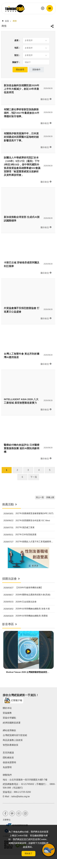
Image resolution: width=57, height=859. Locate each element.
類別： (17, 55)
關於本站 (7, 708)
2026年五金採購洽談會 (20, 601)
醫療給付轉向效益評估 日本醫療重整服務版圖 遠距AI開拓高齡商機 (21, 448)
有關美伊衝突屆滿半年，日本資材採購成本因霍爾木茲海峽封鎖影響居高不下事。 (21, 137)
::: (2, 501)
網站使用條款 (9, 730)
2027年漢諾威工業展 (18, 527)
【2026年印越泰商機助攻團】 (23, 587)
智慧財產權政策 (10, 745)
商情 (15, 21)
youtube (18, 813)
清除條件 (36, 69)
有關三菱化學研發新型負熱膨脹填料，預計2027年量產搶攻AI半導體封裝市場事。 (21, 113)
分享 (52, 25)
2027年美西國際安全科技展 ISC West (26, 520)
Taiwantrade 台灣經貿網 (28, 8)
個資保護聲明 (9, 762)
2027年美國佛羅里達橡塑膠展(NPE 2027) (28, 513)
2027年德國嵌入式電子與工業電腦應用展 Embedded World (29, 541)
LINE (12, 813)
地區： (17, 48)
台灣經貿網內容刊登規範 (15, 735)
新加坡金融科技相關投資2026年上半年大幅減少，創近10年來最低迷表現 (21, 89)
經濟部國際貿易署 (11, 723)
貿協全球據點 (9, 718)
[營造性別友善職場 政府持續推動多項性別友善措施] (28, 557)
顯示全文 (45, 99)
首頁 (7, 21)
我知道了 (28, 853)
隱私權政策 (8, 757)
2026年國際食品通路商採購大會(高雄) (26, 594)
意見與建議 (8, 752)
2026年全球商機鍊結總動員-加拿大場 (26, 608)
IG (25, 813)
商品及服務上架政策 (13, 740)
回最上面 (50, 497)
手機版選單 (49, 8)
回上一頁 (40, 497)
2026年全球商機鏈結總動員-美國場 (25, 616)
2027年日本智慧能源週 (19, 534)
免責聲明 (7, 767)
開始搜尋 (20, 69)
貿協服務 (7, 713)
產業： (17, 40)
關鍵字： (16, 62)
